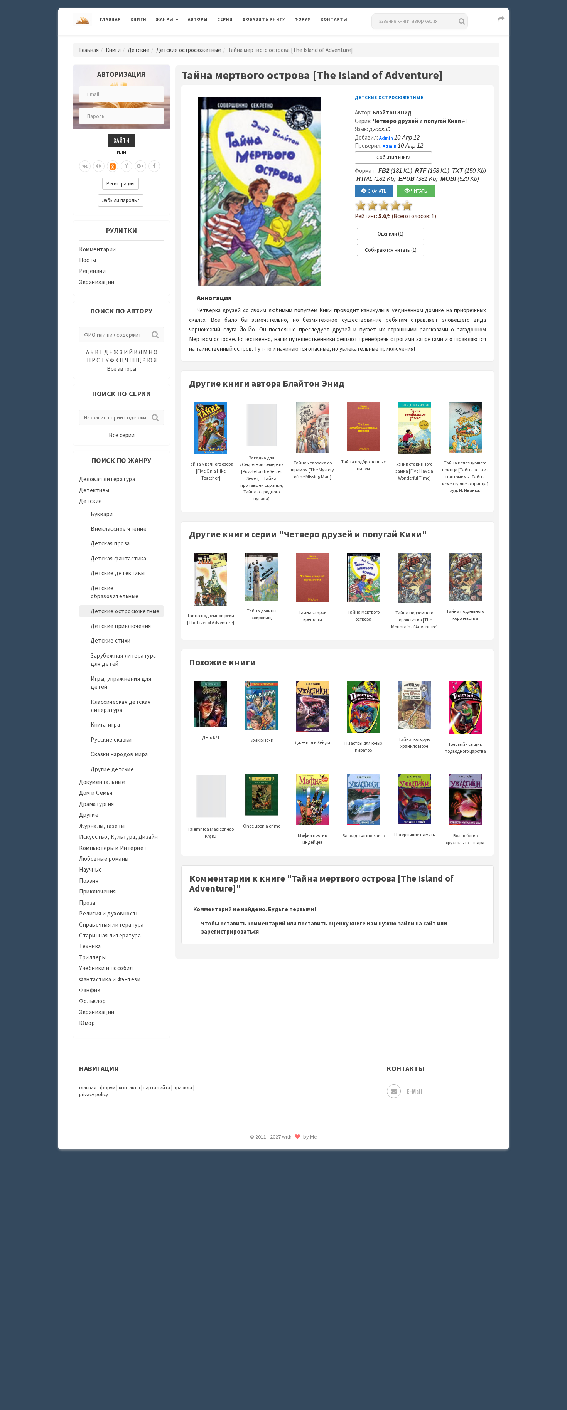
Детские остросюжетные (188, 50)
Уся (247, 1263)
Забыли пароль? (120, 200)
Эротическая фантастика (277, 1349)
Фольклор (92, 1000)
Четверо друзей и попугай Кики (417, 121)
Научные (90, 869)
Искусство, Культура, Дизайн (118, 836)
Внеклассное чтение (119, 528)
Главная (110, 19)
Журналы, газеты (102, 826)
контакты (129, 1087)
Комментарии (97, 249)
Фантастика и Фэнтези (109, 979)
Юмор (87, 1022)
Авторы (198, 19)
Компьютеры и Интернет (113, 847)
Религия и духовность (109, 913)
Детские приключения (121, 625)
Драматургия (96, 804)
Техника (90, 946)
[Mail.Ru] (99, 166)
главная (87, 1087)
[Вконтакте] (85, 166)
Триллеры (92, 957)
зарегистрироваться (230, 931)
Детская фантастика (118, 558)
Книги (138, 19)
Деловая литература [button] (183, 39)
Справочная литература (111, 924)
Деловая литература (270, 39)
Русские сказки (111, 739)
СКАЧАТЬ (376, 191)
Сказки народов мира (119, 754)
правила (183, 1087)
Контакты (334, 19)
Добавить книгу (263, 19)
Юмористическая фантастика (283, 1383)
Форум (302, 19)
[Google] (140, 166)
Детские (138, 50)
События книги (393, 157)
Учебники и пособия (106, 968)
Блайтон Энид (392, 112)
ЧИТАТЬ (418, 191)
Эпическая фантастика (274, 1314)
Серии (225, 19)
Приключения (97, 891)
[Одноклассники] (112, 166)
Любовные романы (104, 858)
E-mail (414, 1091)
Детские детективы (118, 573)
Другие (88, 814)
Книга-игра (105, 724)
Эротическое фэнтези (272, 1366)
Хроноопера (258, 1297)
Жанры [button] (165, 19)
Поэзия (88, 880)
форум (107, 1087)
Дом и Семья (96, 792)
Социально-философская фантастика (294, 1176)
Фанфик (89, 990)
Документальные (102, 782)
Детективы (94, 490)
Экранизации (97, 282)
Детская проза (110, 543)
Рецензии (92, 270)
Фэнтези (254, 1280)
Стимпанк (256, 1194)
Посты (87, 260)
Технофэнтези (262, 1229)
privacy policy (93, 1094)
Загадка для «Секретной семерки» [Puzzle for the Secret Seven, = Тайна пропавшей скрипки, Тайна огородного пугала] (262, 478)
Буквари (102, 514)
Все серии (122, 435)
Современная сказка (270, 1160)
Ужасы (251, 1245)
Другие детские (112, 769)
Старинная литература (110, 935)
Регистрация (120, 183)
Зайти (121, 140)
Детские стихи (111, 640)
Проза (87, 902)
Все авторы (121, 368)
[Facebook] (154, 166)
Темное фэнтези (265, 1211)
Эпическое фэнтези (269, 1332)
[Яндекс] (126, 166)
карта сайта (156, 1087)
